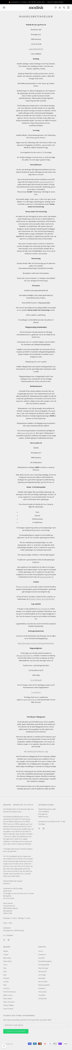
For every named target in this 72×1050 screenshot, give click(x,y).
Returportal (42, 971)
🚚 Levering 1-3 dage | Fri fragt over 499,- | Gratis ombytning (36, 2)
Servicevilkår (42, 982)
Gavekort (41, 958)
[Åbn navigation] (4, 7)
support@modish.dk (36, 49)
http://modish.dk (24, 587)
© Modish (9, 1044)
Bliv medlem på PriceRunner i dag (36, 751)
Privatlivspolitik (43, 965)
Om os (40, 951)
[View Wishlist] (56, 7)
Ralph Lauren (8, 995)
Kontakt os (42, 954)
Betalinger (42, 978)
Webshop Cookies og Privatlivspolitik (41, 599)
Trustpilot (41, 995)
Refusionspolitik (44, 985)
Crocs (5, 965)
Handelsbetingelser (45, 961)
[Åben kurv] (68, 7)
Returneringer (43, 968)
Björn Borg (7, 958)
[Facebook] (4, 940)
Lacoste (6, 982)
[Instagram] (8, 940)
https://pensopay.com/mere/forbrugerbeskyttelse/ (36, 643)
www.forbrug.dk (36, 680)
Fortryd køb (42, 998)
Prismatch (41, 988)
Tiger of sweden (9, 1002)
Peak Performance (9, 992)
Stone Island (7, 998)
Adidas (5, 951)
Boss (4, 975)
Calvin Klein (7, 961)
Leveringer (42, 975)
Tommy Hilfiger (8, 1005)
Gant (5, 971)
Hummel (6, 978)
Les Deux (6, 988)
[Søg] (64, 7)
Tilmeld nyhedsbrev (16, 1031)
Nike (5, 985)
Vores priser (42, 992)
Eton (5, 968)
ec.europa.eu (36, 692)
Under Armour (8, 1009)
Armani (5, 954)
